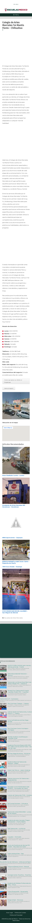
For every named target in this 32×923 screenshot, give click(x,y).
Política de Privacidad (16, 915)
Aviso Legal (9, 912)
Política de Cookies (20, 912)
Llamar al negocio (8, 388)
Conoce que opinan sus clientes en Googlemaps (13, 381)
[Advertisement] (16, 48)
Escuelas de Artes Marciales (13, 618)
